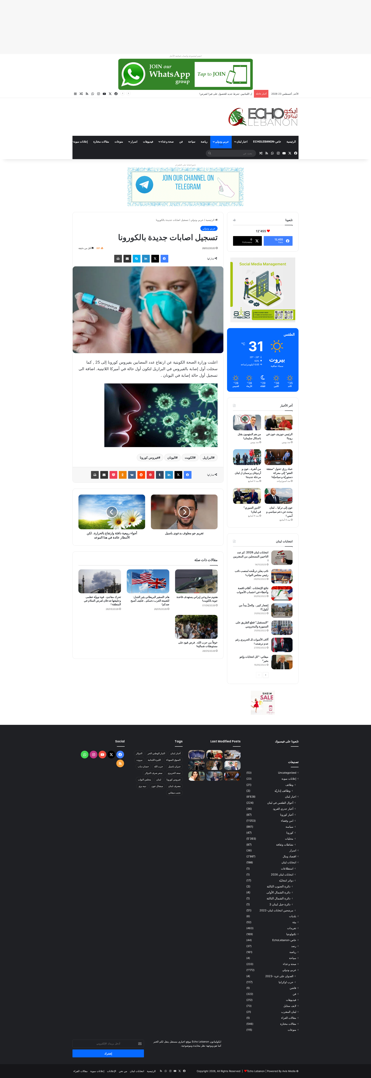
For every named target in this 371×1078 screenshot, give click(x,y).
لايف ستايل (289, 1005)
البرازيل (208, 457)
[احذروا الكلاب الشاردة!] (232, 754)
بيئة (294, 922)
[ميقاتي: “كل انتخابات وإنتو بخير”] (282, 662)
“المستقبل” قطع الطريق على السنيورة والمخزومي (252, 624)
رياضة (204, 141)
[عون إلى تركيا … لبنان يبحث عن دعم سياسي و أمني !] (279, 496)
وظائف (289, 784)
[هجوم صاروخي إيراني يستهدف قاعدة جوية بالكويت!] (196, 581)
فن (181, 141)
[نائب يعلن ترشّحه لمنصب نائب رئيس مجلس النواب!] (282, 576)
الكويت (189, 457)
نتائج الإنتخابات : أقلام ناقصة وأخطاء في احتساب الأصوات (252, 590)
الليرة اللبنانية (154, 759)
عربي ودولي (222, 141)
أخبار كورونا (286, 814)
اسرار (134, 141)
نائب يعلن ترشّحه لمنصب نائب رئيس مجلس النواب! (251, 573)
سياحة (191, 141)
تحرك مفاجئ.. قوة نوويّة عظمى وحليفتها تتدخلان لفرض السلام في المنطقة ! (102, 600)
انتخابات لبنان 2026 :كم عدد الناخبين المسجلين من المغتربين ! (250, 556)
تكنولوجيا (291, 934)
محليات (289, 838)
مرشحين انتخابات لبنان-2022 (276, 910)
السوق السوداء (173, 759)
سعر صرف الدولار (153, 773)
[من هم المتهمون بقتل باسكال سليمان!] (247, 423)
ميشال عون (157, 786)
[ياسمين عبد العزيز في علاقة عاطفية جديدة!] (196, 776)
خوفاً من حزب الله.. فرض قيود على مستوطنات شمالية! (198, 644)
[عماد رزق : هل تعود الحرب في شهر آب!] (214, 776)
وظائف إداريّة (282, 791)
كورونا (289, 832)
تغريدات (291, 928)
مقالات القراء (58, 141)
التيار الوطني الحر (156, 753)
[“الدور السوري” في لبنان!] (247, 496)
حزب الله (158, 766)
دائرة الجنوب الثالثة (278, 886)
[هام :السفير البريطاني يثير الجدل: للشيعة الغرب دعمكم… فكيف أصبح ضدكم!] (148, 581)
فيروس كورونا (149, 457)
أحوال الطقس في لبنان (280, 802)
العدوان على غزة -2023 (279, 976)
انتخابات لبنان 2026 (282, 874)
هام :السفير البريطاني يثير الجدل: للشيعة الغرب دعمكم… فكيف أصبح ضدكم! (150, 600)
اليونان (171, 457)
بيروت (139, 759)
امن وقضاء (287, 820)
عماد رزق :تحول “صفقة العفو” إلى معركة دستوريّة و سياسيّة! (279, 473)
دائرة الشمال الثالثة (278, 898)
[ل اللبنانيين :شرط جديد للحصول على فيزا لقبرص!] (196, 754)
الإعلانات (111, 1071)
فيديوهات (148, 141)
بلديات (292, 916)
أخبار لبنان (175, 753)
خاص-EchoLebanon (267, 141)
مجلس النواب (144, 779)
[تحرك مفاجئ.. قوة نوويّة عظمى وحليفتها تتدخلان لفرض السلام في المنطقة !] (99, 581)
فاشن (293, 987)
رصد (293, 946)
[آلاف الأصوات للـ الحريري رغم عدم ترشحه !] (282, 645)
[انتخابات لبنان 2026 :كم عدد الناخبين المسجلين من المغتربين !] (282, 557)
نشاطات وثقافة (284, 844)
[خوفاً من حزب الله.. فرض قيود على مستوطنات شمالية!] (196, 627)
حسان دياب (143, 766)
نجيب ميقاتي (174, 792)
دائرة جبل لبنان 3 (279, 904)
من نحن (123, 1071)
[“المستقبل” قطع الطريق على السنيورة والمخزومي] (282, 627)
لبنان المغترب (288, 1011)
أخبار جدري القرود (283, 808)
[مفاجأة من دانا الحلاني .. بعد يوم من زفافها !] (214, 765)
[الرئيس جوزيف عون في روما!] (279, 423)
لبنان (158, 779)
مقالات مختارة (101, 141)
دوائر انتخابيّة (286, 880)
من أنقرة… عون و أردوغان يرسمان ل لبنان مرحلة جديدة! (248, 473)
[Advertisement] (255, 27)
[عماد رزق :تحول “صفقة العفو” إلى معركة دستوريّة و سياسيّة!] (279, 457)
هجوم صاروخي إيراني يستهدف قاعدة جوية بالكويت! (197, 599)
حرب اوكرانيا (286, 982)
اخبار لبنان (242, 141)
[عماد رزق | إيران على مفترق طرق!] (196, 765)
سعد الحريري (174, 773)
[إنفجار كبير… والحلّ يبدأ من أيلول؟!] (282, 610)
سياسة (289, 826)
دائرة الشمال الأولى (278, 892)
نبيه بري (142, 786)
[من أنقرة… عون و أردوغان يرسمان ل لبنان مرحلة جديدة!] (247, 457)
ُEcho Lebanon (256, 1071)
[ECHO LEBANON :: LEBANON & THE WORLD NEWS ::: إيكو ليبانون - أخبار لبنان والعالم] (263, 117)
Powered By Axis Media (281, 1071)
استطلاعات (287, 868)
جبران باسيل (174, 766)
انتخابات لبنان (289, 862)
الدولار (139, 753)
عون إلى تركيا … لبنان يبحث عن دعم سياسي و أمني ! (279, 512)
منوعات (119, 141)
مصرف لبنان (174, 786)
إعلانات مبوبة (80, 141)
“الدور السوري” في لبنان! (252, 510)
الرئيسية (291, 141)
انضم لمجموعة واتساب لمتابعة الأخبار (185, 56)
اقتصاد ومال (289, 856)
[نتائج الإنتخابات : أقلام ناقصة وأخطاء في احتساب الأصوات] (282, 593)
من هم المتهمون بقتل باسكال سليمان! (231, 93)
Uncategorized (287, 772)
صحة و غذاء (167, 141)
